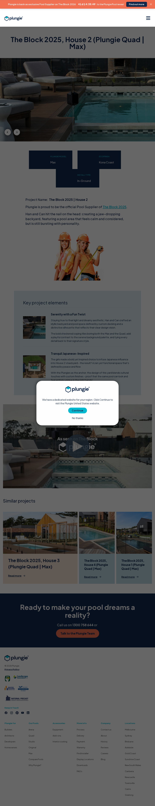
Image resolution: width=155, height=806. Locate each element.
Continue (77, 410)
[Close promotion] (151, 4)
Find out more (136, 4)
